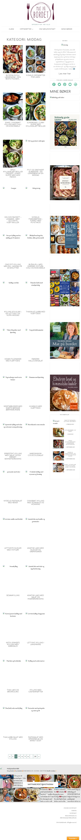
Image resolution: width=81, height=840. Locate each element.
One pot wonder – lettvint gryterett (70, 421)
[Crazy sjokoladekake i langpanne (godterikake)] (58, 444)
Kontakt (73, 813)
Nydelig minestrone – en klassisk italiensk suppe (70, 454)
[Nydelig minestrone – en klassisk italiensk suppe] (58, 456)
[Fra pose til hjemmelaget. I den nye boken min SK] (20, 781)
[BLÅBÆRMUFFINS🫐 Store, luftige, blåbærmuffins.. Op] (33, 795)
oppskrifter (26, 29)
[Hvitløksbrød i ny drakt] (58, 432)
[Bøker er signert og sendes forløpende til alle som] (61, 781)
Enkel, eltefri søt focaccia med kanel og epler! (70, 466)
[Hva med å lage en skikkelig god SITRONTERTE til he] (74, 795)
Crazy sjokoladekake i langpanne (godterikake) (70, 442)
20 (35, 756)
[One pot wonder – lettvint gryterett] (58, 422)
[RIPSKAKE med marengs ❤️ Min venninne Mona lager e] (47, 781)
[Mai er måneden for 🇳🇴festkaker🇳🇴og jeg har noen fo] (61, 795)
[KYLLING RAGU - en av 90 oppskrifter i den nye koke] (20, 795)
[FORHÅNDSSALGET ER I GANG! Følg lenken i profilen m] (7, 795)
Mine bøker (66, 29)
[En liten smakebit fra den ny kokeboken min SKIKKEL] (74, 781)
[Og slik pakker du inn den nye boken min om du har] (7, 781)
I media (74, 810)
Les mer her (65, 74)
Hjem (11, 29)
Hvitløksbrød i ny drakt (70, 431)
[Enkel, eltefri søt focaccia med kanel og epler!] (58, 467)
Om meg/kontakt (47, 29)
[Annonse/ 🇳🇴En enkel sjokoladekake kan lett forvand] (47, 795)
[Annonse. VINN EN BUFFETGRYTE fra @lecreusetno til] (33, 781)
